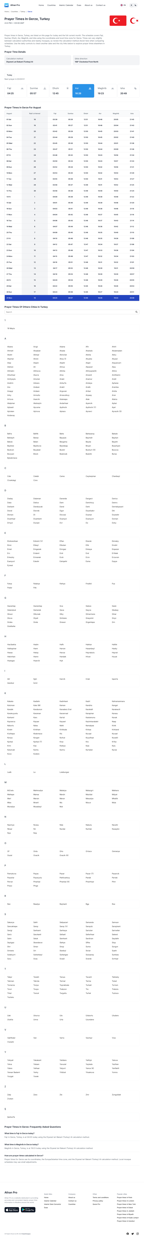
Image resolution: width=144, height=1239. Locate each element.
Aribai (88, 391)
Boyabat (36, 450)
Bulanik (89, 454)
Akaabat (36, 351)
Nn (34, 829)
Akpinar (10, 359)
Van (35, 1038)
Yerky (35, 1072)
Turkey (22, 11)
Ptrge (35, 886)
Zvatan (10, 1099)
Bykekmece (12, 458)
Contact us (100, 5)
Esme (88, 561)
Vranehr (10, 1042)
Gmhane (63, 618)
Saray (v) (64, 926)
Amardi (89, 375)
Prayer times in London (125, 1201)
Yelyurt (63, 1068)
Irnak (88, 679)
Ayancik (89, 403)
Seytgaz (10, 942)
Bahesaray (90, 434)
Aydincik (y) (91, 407)
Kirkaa (88, 729)
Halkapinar (11, 648)
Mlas (9, 802)
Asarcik (36, 399)
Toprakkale (64, 985)
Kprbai (10, 742)
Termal (62, 981)
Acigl (35, 347)
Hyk (61, 661)
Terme (88, 981)
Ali (34, 367)
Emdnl (114, 545)
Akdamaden (117, 351)
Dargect (89, 498)
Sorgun (115, 946)
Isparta (115, 679)
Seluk (35, 938)
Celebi (36, 476)
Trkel (9, 993)
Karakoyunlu (12, 713)
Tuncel (36, 993)
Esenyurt (11, 561)
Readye (36, 904)
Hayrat (115, 652)
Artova (10, 399)
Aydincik (63, 407)
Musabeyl (37, 806)
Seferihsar (90, 934)
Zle (61, 1095)
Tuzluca (115, 993)
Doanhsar (11, 519)
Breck (35, 454)
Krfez (114, 742)
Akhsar (36, 355)
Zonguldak (116, 1095)
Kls (61, 733)
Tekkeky (115, 977)
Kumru (62, 750)
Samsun (115, 922)
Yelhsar (36, 1068)
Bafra (9, 434)
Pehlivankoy (65, 878)
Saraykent (116, 926)
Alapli (88, 363)
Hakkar (89, 644)
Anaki (62, 379)
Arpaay (89, 395)
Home (41, 5)
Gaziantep (37, 606)
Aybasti (10, 407)
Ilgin (35, 679)
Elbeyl (36, 545)
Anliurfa (63, 383)
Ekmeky (115, 541)
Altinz (114, 371)
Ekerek (89, 541)
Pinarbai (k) (65, 882)
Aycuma (36, 407)
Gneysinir (90, 618)
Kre (87, 742)
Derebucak (38, 507)
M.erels (10, 790)
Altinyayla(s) (91, 371)
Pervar (10, 882)
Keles (35, 725)
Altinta (62, 371)
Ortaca (89, 851)
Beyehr (115, 442)
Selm (9, 938)
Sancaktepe (12, 926)
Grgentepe (90, 622)
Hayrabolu (90, 652)
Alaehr (62, 363)
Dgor (62, 511)
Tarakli (36, 977)
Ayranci (89, 411)
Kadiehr (36, 701)
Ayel (114, 407)
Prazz (9, 886)
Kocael (115, 733)
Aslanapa (63, 399)
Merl (9, 798)
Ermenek (37, 557)
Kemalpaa (90, 725)
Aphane (115, 383)
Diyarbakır (90, 511)
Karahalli (89, 709)
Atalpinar (11, 403)
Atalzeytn (37, 403)
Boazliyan (116, 446)
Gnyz (114, 618)
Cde (9, 476)
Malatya (63, 790)
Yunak (36, 1076)
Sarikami (37, 930)
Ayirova (36, 411)
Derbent (10, 507)
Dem (62, 502)
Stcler (88, 950)
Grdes (9, 622)
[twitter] (133, 1234)
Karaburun (37, 709)
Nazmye (10, 825)
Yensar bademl (13, 1072)
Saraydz (89, 926)
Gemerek (37, 610)
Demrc (115, 502)
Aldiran (10, 367)
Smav (35, 946)
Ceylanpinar (91, 476)
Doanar (89, 515)
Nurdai (62, 829)
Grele (35, 622)
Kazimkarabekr (92, 721)
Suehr (114, 950)
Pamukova (11, 873)
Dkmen (10, 515)
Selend (115, 934)
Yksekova (90, 1072)
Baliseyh (10, 438)
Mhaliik (115, 798)
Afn (87, 347)
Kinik (114, 725)
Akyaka (89, 359)
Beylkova (37, 446)
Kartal (62, 717)
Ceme (62, 476)
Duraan (36, 523)
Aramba (115, 387)
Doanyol (63, 519)
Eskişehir (63, 561)
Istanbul (10, 683)
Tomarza (11, 985)
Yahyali (10, 1060)
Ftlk (35, 588)
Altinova (36, 371)
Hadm (35, 644)
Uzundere (90, 1019)
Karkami (10, 717)
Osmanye (116, 851)
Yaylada (89, 1064)
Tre (87, 989)
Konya (9, 738)
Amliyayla (11, 379)
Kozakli (115, 738)
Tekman (10, 981)
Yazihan (115, 1064)
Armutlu (36, 395)
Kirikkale (63, 729)
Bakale (115, 434)
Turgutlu (63, 993)
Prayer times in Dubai (125, 1207)
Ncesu (36, 825)
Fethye (62, 584)
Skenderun (37, 942)
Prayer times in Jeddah (125, 1211)
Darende (63, 498)
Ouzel (9, 855)
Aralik (88, 387)
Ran (8, 904)
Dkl (113, 511)
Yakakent (37, 1060)
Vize (114, 1038)
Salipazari (64, 922)
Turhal (88, 993)
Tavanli (89, 977)
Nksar (9, 829)
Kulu (113, 746)
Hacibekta (11, 644)
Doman (115, 519)
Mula (114, 802)
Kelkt (62, 725)
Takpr (9, 977)
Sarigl (9, 930)
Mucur (88, 802)
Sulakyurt (11, 955)
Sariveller (116, 930)
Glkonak (36, 614)
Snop (62, 946)
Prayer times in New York (126, 1204)
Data (9, 502)
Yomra (114, 1072)
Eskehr (36, 561)
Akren (35, 359)
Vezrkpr (89, 1038)
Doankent (37, 519)
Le (34, 772)
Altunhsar (11, 375)
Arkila (114, 391)
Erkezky (10, 557)
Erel (87, 553)
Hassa (9, 652)
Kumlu (35, 750)
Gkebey (115, 610)
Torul (9, 989)
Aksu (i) (63, 359)
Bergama (63, 442)
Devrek (36, 511)
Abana (10, 347)
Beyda (88, 442)
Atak (88, 399)
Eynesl (10, 565)
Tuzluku (10, 997)
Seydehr (115, 938)
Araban (36, 387)
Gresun (63, 622)
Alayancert (116, 363)
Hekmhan (11, 656)
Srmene (10, 950)
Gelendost (11, 610)
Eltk (87, 545)
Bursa (114, 454)
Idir (8, 679)
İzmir (35, 683)
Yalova (115, 1060)
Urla (61, 1019)
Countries (51, 5)
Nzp (35, 833)
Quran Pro (96, 1204)
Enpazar (115, 549)
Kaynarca (11, 721)
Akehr (9, 355)
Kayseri (63, 721)
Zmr (87, 1095)
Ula (61, 1015)
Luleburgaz (64, 772)
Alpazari (89, 367)
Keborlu (10, 725)
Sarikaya (63, 930)
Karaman (37, 713)
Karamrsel (64, 713)
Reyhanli (63, 904)
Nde (61, 825)
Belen (35, 442)
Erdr (61, 553)
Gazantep (11, 606)
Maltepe (10, 794)
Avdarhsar (64, 403)
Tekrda (36, 981)
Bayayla (63, 438)
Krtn (9, 746)
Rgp (87, 904)
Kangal (115, 705)
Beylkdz (10, 446)
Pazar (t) (90, 873)
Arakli (62, 387)
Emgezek (37, 549)
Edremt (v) (38, 541)
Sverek (89, 959)
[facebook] (128, 1234)
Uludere (115, 1015)
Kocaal (88, 733)
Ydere (9, 1068)
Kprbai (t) (37, 742)
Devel (9, 511)
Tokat (114, 981)
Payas (35, 873)
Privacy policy (98, 1201)
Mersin (36, 798)
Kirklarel (115, 729)
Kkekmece (37, 733)
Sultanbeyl (37, 955)
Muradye (11, 806)
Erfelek (115, 553)
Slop (114, 942)
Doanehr (115, 515)
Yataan (36, 1064)
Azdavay (11, 415)
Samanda (90, 922)
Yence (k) (90, 1068)
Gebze (88, 606)
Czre (35, 480)
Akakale (89, 351)
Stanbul (63, 950)
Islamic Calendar (66, 5)
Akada (62, 351)
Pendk (88, 878)
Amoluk (36, 379)
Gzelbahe (11, 626)
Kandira (89, 705)
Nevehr (115, 825)
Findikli (89, 584)
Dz (87, 523)
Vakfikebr (11, 1038)
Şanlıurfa (11, 1117)
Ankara (36, 383)
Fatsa (9, 584)
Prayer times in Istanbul (125, 1221)
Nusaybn (115, 829)
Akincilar (63, 355)
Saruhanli (37, 934)
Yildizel (63, 1072)
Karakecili (116, 709)
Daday (10, 498)
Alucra (36, 375)
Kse (34, 746)
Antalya (89, 383)
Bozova (115, 450)
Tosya (35, 989)
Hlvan (88, 656)
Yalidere (63, 1060)
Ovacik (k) (64, 855)
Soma (88, 946)
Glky (61, 614)
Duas (79, 5)
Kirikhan (36, 729)
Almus (62, 367)
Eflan (62, 541)
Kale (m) (36, 705)
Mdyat (114, 794)
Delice (36, 502)
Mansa (36, 794)
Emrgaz (63, 549)
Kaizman (11, 705)
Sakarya (10, 922)
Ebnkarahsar (12, 541)
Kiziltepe (11, 733)
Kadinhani (64, 701)
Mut (61, 806)
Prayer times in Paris (124, 1197)
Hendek (63, 656)
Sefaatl (63, 934)
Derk (88, 507)
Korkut (62, 738)
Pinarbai (36, 882)
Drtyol (10, 523)
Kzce (9, 754)
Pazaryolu (37, 878)
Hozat (114, 656)
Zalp (9, 1095)
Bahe (62, 434)
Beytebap (64, 446)
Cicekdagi (11, 480)
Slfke (88, 942)
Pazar (62, 873)
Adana (62, 347)
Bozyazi (10, 454)
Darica (114, 498)
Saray (35, 926)
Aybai (114, 403)
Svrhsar (115, 959)
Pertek (115, 878)
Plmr (114, 882)
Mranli (36, 802)
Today (9, 75)
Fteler (9, 588)
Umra (35, 1019)
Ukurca (36, 1015)
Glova (9, 618)
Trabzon (63, 989)
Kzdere (36, 754)
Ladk (9, 772)
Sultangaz (64, 955)
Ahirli (114, 347)
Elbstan (63, 545)
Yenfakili (115, 1068)
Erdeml (36, 553)
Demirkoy (90, 502)
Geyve (88, 610)
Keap (114, 721)
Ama (61, 375)
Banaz (36, 438)
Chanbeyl (116, 476)
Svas (35, 959)
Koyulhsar (90, 738)
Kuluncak (11, 750)
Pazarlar (10, 878)
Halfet (114, 644)
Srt (34, 950)
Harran (62, 648)
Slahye (62, 942)
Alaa (9, 363)
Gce (61, 606)
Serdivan (89, 938)
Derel (62, 507)
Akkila (88, 355)
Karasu (115, 713)
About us (88, 5)
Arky (9, 395)
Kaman (62, 705)
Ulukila (10, 1019)
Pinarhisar (90, 882)
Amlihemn (116, 375)
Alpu (114, 367)
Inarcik (62, 679)
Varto (62, 1038)
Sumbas (115, 955)
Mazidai (89, 794)
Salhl (35, 922)
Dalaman (37, 498)
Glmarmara (90, 614)
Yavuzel (63, 1064)
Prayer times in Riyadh (125, 1214)
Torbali (89, 985)
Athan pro (15, 5)
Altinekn (10, 371)
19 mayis (11, 328)
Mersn (62, 798)
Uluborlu (89, 1015)
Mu (61, 802)
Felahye (36, 584)
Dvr (61, 523)
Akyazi (115, 359)
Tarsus (62, 977)
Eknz (9, 545)
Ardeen (36, 391)
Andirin (10, 383)
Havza (62, 652)
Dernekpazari (117, 507)
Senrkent (63, 938)
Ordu (35, 851)
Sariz (9, 934)
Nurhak (89, 829)
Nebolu (89, 825)
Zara (35, 1095)
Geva (62, 610)
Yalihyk (89, 1060)
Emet (9, 549)
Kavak (114, 717)
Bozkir (62, 450)
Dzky (114, 523)
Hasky (114, 648)
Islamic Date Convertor (52, 1204)
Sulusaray (90, 955)
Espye (114, 561)
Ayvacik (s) (117, 411)
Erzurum (115, 557)
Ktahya (62, 746)
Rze (113, 904)
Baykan (115, 438)
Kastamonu (90, 717)
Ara (8, 387)
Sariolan (89, 930)
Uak (9, 1015)
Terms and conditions (101, 1197)
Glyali (35, 618)
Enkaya (89, 549)
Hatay (35, 652)
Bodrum (10, 450)
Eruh (61, 557)
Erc (8, 553)
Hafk (62, 644)
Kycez (114, 750)
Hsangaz (11, 661)
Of (8, 851)
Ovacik (36, 855)
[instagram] (138, 1234)
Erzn (88, 557)
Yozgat (10, 1076)
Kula (87, 746)
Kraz (61, 742)
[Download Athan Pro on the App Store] (11, 1210)
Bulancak (63, 454)
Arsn (114, 395)
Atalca (114, 399)
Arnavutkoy (64, 395)
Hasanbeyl (90, 648)
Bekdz (10, 442)
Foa (113, 584)
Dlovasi (63, 515)
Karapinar (90, 713)
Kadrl (88, 701)
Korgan (36, 738)
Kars (35, 717)
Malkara (115, 790)
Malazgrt (89, 790)
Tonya (36, 985)
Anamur (89, 379)
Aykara (62, 411)
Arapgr (10, 391)
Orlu (61, 851)
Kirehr (9, 729)
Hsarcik (36, 661)
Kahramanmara (118, 701)
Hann (35, 648)
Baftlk (35, 434)
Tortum (115, 985)
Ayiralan (10, 411)
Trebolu (115, 989)
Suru (9, 959)
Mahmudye (38, 790)
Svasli (62, 959)
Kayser (36, 721)
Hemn (35, 656)
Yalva (9, 1064)
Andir (114, 379)
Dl (34, 515)
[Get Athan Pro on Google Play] (28, 1210)
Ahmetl (10, 351)
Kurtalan (89, 750)
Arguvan (63, 391)
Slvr (9, 946)
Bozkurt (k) (91, 450)
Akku (114, 355)
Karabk (10, 709)
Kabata (10, 701)
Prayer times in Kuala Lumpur (128, 1218)
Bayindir (89, 438)
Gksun (10, 614)
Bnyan (88, 446)
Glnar (114, 614)
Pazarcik (115, 873)
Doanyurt (90, 519)
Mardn (62, 794)
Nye (9, 833)
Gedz (114, 606)
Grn (113, 622)
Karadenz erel (65, 709)
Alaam (36, 363)
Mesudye (89, 798)
